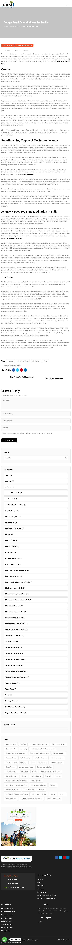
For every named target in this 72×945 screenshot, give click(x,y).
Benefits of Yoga (23, 361)
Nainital (58, 776)
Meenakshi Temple (11, 776)
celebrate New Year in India (14, 505)
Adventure (8, 487)
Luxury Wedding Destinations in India (17, 582)
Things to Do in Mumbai (13, 653)
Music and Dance (36, 776)
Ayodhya (23, 744)
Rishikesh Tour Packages (13, 238)
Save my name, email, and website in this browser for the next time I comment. (27, 433)
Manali (34, 771)
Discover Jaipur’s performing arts (16, 753)
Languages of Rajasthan (44, 767)
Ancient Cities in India (12, 493)
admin (16, 50)
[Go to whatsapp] (4, 939)
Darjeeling (24, 749)
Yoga (45, 361)
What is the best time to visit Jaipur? (31, 798)
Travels (7, 695)
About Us (40, 879)
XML (69, 940)
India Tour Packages (12, 558)
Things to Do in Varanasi (13, 665)
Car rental (40, 886)
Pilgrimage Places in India (14, 588)
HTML (58, 940)
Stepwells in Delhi (29, 789)
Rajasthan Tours (6, 921)
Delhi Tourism (9, 523)
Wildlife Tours (5, 931)
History (7, 535)
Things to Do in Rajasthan (14, 659)
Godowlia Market (25, 758)
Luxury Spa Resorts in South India (16, 570)
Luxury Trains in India (12, 576)
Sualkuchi (41, 789)
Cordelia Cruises (10, 511)
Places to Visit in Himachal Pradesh (17, 600)
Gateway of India (11, 758)
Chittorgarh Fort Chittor (58, 744)
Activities (8, 481)
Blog (38, 882)
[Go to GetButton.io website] (5, 943)
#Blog (7, 475)
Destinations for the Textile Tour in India (42, 749)
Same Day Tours (6, 924)
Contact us (40, 889)
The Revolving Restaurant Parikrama (17, 794)
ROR (64, 940)
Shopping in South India (13, 636)
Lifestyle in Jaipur (11, 771)
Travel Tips (9, 689)
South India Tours (6, 928)
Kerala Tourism (10, 767)
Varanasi (62, 794)
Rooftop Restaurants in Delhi (15, 624)
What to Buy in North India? (14, 707)
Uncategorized (10, 701)
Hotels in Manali (10, 546)
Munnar (24, 776)
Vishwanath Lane (11, 798)
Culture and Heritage (12, 517)
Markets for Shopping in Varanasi (50, 771)
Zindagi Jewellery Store (53, 798)
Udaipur (53, 794)
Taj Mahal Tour (10, 642)
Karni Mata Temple (56, 762)
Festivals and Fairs (58, 753)
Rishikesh (53, 785)
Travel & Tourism (7, 45)
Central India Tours (7, 908)
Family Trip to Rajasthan (13, 529)
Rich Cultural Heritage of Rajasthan (16, 785)
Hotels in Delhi (10, 541)
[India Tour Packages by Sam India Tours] (7, 4)
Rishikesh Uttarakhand (12, 789)
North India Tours (6, 918)
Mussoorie (48, 776)
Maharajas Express (27, 174)
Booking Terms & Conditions (46, 898)
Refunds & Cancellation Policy (46, 895)
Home (6, 26)
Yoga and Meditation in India (24, 45)
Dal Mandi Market (11, 749)
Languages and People (26, 767)
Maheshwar (24, 771)
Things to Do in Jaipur (12, 647)
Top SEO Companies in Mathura (15, 677)
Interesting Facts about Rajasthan (16, 762)
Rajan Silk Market (36, 780)
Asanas (10, 361)
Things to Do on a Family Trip (15, 671)
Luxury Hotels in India (12, 564)
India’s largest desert (57, 758)
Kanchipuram (42, 762)
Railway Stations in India (13, 618)
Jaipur (32, 762)
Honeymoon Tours (7, 915)
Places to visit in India (12, 606)
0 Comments (26, 50)
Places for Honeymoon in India (15, 594)
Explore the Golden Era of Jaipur (39, 753)
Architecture (9, 499)
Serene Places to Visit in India (15, 630)
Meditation (36, 361)
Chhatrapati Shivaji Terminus (38, 744)
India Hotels (9, 552)
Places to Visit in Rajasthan (14, 612)
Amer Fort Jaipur (11, 744)
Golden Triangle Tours (8, 912)
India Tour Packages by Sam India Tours (22, 940)
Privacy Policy (41, 892)
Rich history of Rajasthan (38, 785)
